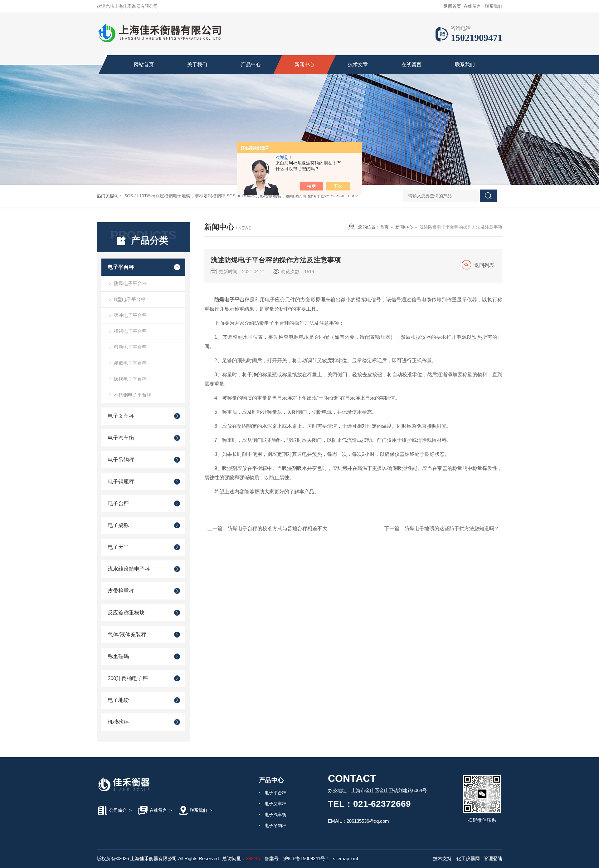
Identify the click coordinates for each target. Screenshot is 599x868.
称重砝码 (118, 656)
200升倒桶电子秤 (128, 678)
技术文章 (358, 64)
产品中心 (251, 64)
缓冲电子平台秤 (130, 315)
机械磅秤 (118, 722)
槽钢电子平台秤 (130, 331)
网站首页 (144, 64)
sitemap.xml (345, 858)
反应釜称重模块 (126, 613)
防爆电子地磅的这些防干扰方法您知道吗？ (451, 528)
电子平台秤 (121, 267)
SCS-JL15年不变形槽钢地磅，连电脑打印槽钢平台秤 (277, 195)
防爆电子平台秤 (130, 283)
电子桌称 (118, 525)
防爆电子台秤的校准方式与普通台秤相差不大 (277, 528)
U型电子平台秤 (129, 299)
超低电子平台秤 (130, 363)
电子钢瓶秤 (121, 482)
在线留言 (472, 6)
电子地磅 (118, 700)
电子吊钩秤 (121, 460)
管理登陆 (493, 858)
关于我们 (197, 64)
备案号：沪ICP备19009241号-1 (297, 858)
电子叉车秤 (121, 416)
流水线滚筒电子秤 (129, 569)
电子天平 (118, 547)
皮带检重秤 (121, 591)
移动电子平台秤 (130, 347)
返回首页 (452, 6)
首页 (384, 226)
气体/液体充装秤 (127, 635)
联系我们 (493, 6)
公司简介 (118, 810)
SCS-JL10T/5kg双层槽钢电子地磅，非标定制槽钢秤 (174, 195)
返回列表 (484, 265)
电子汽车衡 (121, 438)
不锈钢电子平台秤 (132, 394)
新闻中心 (304, 64)
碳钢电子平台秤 (130, 379)
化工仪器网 (468, 858)
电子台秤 (118, 503)
